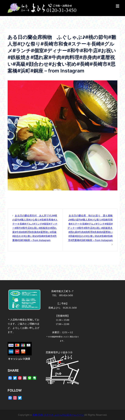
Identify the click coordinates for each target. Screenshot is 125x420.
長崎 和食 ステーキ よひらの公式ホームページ (58, 414)
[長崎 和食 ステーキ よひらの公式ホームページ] (42, 7)
